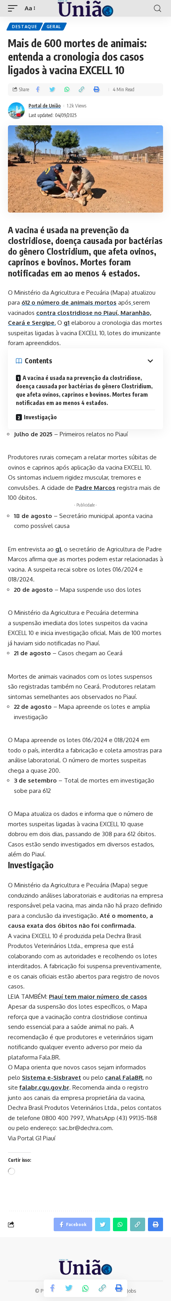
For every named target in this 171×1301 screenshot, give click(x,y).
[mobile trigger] (14, 8)
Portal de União (45, 106)
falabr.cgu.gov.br (44, 1087)
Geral (54, 26)
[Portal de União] (85, 8)
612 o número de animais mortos (69, 302)
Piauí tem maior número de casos (98, 996)
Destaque (24, 26)
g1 (58, 549)
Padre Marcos (95, 487)
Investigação (40, 417)
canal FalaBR (124, 1077)
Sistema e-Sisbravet (51, 1077)
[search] (157, 8)
